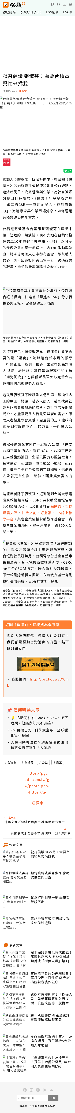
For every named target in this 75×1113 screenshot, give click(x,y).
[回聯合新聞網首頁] (5, 5)
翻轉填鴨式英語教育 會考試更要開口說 (50, 875)
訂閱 (53, 1097)
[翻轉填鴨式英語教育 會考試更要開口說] (16, 879)
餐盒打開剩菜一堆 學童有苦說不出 (50, 899)
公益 (45, 762)
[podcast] (58, 4)
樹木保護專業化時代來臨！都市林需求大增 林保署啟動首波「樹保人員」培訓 (51, 956)
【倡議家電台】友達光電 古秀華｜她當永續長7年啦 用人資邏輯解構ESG (51, 1061)
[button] (70, 4)
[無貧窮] (6, 163)
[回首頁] (14, 5)
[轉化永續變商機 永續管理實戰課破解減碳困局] (16, 1022)
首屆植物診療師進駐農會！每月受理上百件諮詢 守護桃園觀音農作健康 (51, 977)
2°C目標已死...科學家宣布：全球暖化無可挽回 (39, 732)
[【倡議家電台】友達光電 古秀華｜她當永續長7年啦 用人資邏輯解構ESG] (16, 1064)
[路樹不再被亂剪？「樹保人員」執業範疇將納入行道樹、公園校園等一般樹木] (16, 1001)
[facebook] (52, 4)
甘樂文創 (29, 512)
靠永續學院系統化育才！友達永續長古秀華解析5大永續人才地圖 (51, 1040)
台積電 (11, 762)
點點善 (55, 506)
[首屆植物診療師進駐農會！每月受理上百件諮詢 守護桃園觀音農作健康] (16, 980)
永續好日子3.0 (31, 12)
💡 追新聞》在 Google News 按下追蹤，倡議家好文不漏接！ (39, 720)
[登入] (64, 4)
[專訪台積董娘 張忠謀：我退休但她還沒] (16, 925)
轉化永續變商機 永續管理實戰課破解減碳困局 (50, 1017)
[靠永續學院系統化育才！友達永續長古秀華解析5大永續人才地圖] (16, 1043)
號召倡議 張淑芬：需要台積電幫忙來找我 (50, 854)
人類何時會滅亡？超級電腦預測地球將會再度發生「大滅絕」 (39, 745)
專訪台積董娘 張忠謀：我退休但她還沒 (50, 920)
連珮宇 (23, 91)
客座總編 (9, 12)
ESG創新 (52, 12)
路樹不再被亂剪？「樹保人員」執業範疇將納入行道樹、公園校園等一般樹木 (51, 998)
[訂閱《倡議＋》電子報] (38, 664)
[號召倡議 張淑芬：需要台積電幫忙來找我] (16, 858)
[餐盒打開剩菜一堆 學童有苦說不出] (16, 904)
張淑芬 (29, 762)
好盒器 (46, 512)
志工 (59, 762)
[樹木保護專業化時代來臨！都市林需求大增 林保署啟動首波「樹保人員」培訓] (16, 959)
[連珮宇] (37, 783)
